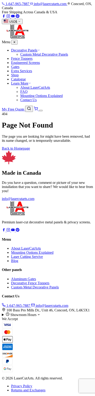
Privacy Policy (21, 386)
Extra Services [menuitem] (21, 71)
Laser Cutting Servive (27, 257)
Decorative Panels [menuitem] (24, 50)
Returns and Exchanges (28, 390)
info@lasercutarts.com (18, 199)
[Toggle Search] (29, 109)
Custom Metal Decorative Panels (35, 287)
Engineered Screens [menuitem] (25, 63)
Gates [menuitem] (15, 67)
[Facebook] (4, 17)
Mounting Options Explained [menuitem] (41, 96)
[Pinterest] (17, 17)
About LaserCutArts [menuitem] (35, 87)
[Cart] (36, 109)
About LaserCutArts (26, 248)
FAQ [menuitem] (24, 92)
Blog (14, 261)
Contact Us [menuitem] (28, 100)
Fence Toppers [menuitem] (22, 58)
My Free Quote (13, 109)
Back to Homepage (16, 148)
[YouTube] (13, 17)
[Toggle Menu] (41, 110)
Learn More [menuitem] (19, 83)
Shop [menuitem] (15, 75)
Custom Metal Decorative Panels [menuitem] (44, 54)
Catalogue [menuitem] (18, 79)
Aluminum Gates (23, 279)
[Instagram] (8, 17)
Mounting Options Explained (32, 252)
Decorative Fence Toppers (30, 283)
